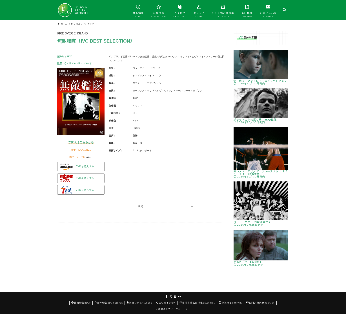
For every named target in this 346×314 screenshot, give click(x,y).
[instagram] (175, 296)
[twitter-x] (170, 296)
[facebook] (166, 296)
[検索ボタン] (284, 10)
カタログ (140, 302)
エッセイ (167, 302)
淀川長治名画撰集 (198, 302)
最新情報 (82, 302)
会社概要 (231, 302)
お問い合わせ (262, 302)
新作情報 (110, 302)
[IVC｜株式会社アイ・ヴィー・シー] (73, 10)
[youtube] (179, 296)
